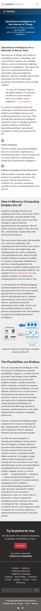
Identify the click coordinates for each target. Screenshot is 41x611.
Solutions (11, 11)
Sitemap (35, 603)
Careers (8, 579)
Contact (26, 579)
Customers (32, 577)
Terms (27, 603)
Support (17, 579)
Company (9, 577)
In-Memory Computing (20, 574)
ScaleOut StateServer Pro (21, 273)
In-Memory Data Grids (21, 571)
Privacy (20, 603)
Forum (34, 579)
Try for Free (20, 546)
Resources (20, 582)
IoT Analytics (25, 101)
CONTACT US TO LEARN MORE (20, 556)
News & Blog (20, 577)
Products (16, 568)
